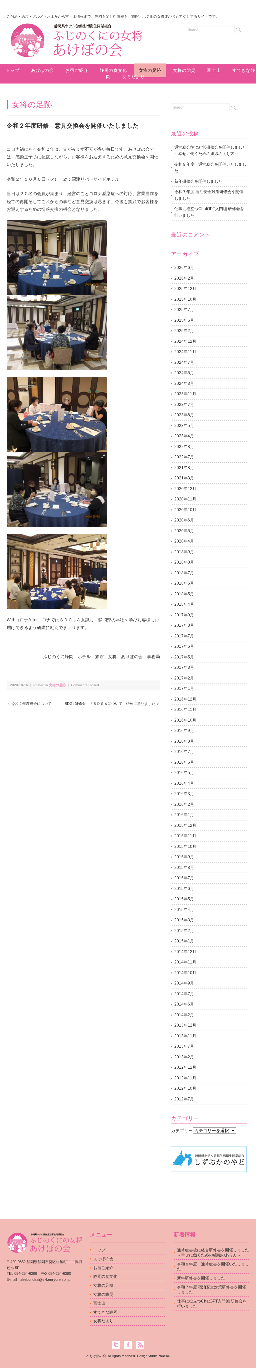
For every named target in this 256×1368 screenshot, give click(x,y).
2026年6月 (184, 267)
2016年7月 (184, 751)
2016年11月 (185, 709)
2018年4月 (184, 604)
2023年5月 (184, 425)
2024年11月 (185, 351)
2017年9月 (184, 615)
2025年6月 (184, 320)
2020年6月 (184, 520)
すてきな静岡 (105, 1312)
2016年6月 (184, 762)
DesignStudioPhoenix (153, 1356)
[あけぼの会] (76, 29)
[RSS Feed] (140, 1345)
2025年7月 (184, 309)
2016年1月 (184, 814)
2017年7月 (184, 636)
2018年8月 (184, 562)
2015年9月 (184, 857)
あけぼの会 (42, 70)
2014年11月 (185, 962)
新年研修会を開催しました (198, 181)
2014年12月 (185, 951)
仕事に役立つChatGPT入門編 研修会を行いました (209, 212)
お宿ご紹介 (76, 70)
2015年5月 (184, 899)
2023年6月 (184, 415)
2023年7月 (184, 404)
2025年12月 (185, 288)
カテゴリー (182, 1130)
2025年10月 (185, 299)
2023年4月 (184, 436)
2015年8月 (184, 867)
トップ (13, 70)
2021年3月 (184, 478)
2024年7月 (184, 362)
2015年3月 (184, 920)
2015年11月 (185, 835)
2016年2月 (184, 804)
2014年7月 (184, 994)
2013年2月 (184, 1057)
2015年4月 (184, 909)
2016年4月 (184, 783)
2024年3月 (184, 383)
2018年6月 (184, 583)
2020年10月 (185, 509)
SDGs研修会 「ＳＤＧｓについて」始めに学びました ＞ (112, 704)
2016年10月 (185, 720)
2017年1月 (184, 688)
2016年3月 (184, 793)
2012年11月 (185, 1078)
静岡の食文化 (105, 1276)
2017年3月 (184, 667)
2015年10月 (185, 846)
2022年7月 (184, 457)
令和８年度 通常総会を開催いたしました (210, 167)
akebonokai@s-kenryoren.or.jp (45, 1279)
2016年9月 (184, 730)
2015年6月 (184, 888)
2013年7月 (184, 1046)
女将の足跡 (150, 70)
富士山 (214, 70)
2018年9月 (184, 552)
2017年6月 (184, 646)
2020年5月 (184, 530)
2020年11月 (185, 499)
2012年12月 (185, 1067)
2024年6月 (184, 372)
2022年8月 (184, 446)
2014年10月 (185, 972)
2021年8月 (184, 467)
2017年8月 (184, 625)
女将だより (133, 76)
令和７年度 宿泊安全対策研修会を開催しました (208, 195)
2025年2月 (184, 330)
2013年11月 (185, 1036)
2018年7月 (184, 573)
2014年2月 (184, 1015)
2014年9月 (184, 983)
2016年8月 (184, 741)
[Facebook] (129, 1345)
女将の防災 (184, 70)
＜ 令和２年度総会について (29, 704)
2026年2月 (184, 278)
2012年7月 (184, 1099)
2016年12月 (185, 699)
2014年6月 (184, 1004)
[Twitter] (117, 1345)
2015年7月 (184, 878)
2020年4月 (184, 541)
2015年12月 (185, 825)
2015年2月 (184, 930)
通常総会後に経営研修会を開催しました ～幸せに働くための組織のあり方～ (210, 150)
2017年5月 (184, 657)
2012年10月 (185, 1088)
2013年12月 (185, 1025)
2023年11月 (185, 394)
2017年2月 (184, 678)
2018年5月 (184, 594)
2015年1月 (184, 941)
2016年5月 (184, 772)
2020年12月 (185, 488)
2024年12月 (185, 341)
